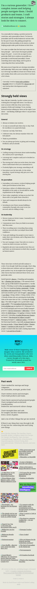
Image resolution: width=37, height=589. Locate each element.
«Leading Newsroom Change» (25, 315)
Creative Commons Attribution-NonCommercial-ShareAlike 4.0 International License (18, 573)
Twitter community (22, 288)
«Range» (14, 279)
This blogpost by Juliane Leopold (19, 317)
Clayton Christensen (14, 311)
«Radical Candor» (21, 320)
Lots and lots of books (13, 331)
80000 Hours (12, 313)
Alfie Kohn (25, 311)
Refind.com (9, 306)
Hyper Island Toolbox (21, 324)
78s (2, 281)
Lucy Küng (5, 295)
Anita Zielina (31, 293)
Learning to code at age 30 (16, 326)
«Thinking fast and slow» (13, 281)
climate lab (27, 84)
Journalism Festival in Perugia (23, 304)
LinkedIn (23, 26)
